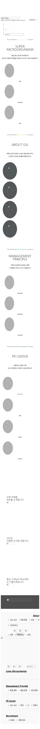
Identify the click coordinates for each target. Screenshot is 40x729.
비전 (32, 620)
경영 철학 (24, 620)
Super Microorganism (13, 26)
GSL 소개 (13, 620)
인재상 (12, 720)
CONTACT (14, 625)
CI (28, 705)
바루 (11, 634)
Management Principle (13, 28)
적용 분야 (20, 634)
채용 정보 (22, 720)
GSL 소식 (13, 705)
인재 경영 (34, 690)
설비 (29, 634)
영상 (22, 705)
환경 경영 (13, 690)
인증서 (35, 705)
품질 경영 (24, 690)
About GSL (9, 24)
